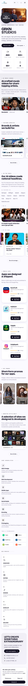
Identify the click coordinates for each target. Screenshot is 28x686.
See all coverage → (14, 260)
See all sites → (14, 162)
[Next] (25, 103)
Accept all (14, 682)
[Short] (8, 393)
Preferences (8, 678)
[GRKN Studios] (4, 2)
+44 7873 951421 (10, 658)
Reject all (20, 678)
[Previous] (2, 103)
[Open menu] (25, 2)
